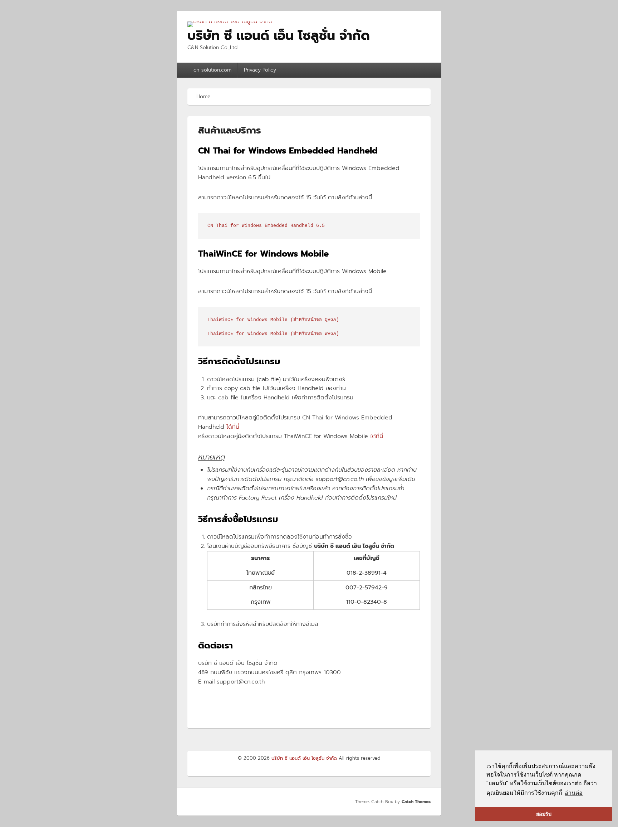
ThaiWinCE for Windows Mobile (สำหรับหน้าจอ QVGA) (273, 319)
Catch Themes (416, 801)
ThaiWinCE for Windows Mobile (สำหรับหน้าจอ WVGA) (273, 333)
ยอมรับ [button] (543, 814)
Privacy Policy (260, 70)
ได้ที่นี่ (232, 427)
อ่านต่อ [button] (574, 793)
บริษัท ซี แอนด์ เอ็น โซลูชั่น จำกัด (278, 35)
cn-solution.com (212, 70)
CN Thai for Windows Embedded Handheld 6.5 (266, 225)
